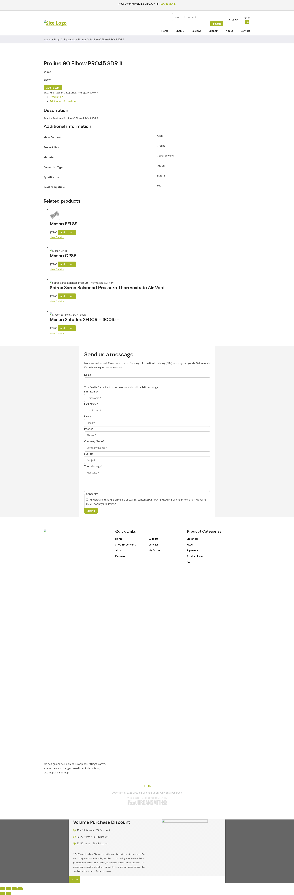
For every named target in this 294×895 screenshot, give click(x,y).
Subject (88, 453)
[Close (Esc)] (20, 888)
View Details (57, 237)
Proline (161, 145)
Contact (153, 544)
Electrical (192, 538)
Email (88, 416)
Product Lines (195, 556)
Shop (57, 39)
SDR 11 (161, 175)
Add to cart (52, 87)
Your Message (93, 466)
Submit (91, 511)
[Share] (14, 888)
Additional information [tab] (63, 101)
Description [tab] (56, 97)
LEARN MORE (167, 3)
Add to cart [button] (66, 232)
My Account (156, 550)
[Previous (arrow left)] (2, 893)
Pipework (69, 39)
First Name (91, 391)
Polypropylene (165, 155)
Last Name (91, 404)
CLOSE (74, 879)
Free (189, 562)
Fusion (161, 165)
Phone (88, 429)
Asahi (160, 135)
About (119, 550)
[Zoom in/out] (2, 888)
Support (153, 538)
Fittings (82, 39)
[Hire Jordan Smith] (147, 801)
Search (217, 23)
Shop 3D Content (125, 544)
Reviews (120, 556)
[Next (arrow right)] (8, 893)
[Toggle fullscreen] (8, 888)
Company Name (94, 441)
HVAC (190, 544)
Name (87, 375)
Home (118, 538)
